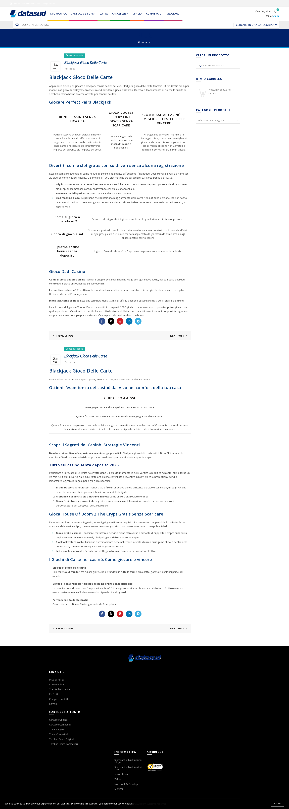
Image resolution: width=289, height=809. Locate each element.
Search (17, 24)
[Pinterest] (120, 321)
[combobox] (218, 120)
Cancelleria (120, 13)
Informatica (58, 13)
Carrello (53, 703)
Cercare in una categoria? (255, 24)
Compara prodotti (59, 699)
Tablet (117, 779)
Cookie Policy (56, 684)
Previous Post (65, 335)
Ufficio (137, 13)
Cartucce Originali (58, 719)
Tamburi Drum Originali (61, 739)
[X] (111, 321)
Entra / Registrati (263, 11)
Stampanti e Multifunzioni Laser (128, 768)
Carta (104, 13)
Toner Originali (57, 729)
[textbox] (218, 120)
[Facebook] (102, 321)
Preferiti (53, 694)
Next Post (177, 335)
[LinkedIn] (129, 321)
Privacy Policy (56, 679)
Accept (277, 803)
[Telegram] (138, 321)
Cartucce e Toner (83, 13)
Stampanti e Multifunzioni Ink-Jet (128, 761)
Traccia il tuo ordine (60, 689)
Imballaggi (173, 13)
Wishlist (277, 10)
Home (144, 42)
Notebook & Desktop (126, 784)
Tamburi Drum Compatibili (63, 744)
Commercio (154, 13)
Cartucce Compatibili (60, 724)
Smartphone (121, 774)
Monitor (118, 788)
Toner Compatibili (58, 734)
